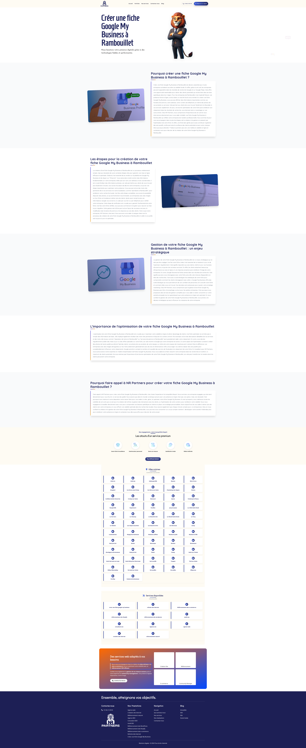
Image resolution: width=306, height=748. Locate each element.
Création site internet (134, 713)
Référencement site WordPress (137, 726)
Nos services (145, 3)
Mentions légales (144, 743)
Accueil (131, 3)
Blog (162, 3)
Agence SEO (131, 718)
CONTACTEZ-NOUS (119, 681)
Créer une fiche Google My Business (139, 737)
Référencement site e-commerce (138, 731)
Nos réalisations (159, 718)
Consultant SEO (132, 721)
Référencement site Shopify (136, 729)
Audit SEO (131, 723)
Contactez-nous (154, 3)
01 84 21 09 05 (188, 3)
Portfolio (137, 3)
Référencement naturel (135, 715)
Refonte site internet (134, 734)
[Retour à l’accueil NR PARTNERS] (104, 4)
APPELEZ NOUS (154, 459)
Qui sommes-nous (160, 713)
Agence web (131, 710)
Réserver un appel (202, 3)
